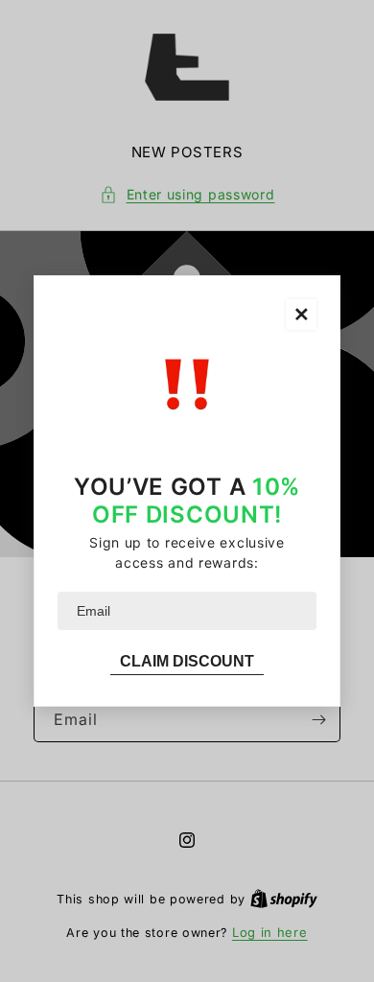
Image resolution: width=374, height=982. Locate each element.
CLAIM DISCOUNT (187, 661)
